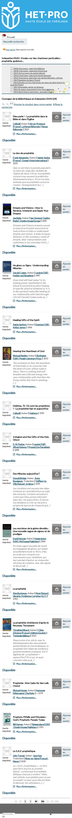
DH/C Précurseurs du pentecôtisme (29, 73)
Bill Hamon (18, 724)
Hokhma (33, 413)
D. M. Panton (19, 444)
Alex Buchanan (20, 593)
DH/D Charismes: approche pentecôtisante (32, 75)
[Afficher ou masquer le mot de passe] (51, 814)
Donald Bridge (19, 478)
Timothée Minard (21, 630)
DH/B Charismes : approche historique (30, 71)
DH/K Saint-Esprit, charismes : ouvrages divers (33, 92)
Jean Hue (37, 755)
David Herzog (19, 538)
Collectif (16, 124)
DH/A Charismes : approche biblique (29, 68)
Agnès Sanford (19, 324)
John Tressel (19, 755)
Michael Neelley (20, 355)
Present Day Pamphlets (39, 447)
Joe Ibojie (17, 218)
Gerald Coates (19, 273)
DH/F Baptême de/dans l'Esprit (26, 80)
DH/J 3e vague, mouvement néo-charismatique (33, 89)
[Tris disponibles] (12, 104)
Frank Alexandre (20, 158)
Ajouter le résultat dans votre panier (33, 104)
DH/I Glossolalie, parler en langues (28, 87)
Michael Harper (20, 690)
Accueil (10, 37)
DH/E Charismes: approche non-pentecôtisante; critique (38, 78)
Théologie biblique (21, 636)
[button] (56, 117)
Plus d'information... (26, 133)
